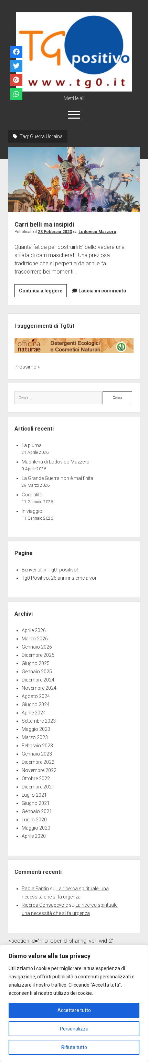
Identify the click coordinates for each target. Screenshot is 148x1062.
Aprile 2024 (34, 712)
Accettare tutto (74, 1010)
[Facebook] (16, 52)
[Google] (16, 80)
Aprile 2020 (34, 836)
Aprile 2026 (34, 630)
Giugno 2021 (36, 803)
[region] (74, 1003)
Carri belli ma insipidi (74, 179)
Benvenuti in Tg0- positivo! (50, 569)
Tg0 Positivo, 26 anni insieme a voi (59, 578)
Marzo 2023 (35, 737)
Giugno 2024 (36, 704)
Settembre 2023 (39, 721)
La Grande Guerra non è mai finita (57, 478)
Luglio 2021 (34, 795)
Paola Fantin (35, 888)
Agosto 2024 (36, 696)
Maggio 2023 (36, 729)
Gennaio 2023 (37, 754)
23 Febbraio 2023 (55, 231)
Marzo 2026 (35, 638)
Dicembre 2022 (38, 762)
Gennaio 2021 (37, 811)
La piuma (32, 445)
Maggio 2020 (36, 828)
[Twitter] (16, 66)
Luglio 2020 (34, 819)
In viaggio (32, 511)
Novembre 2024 (39, 688)
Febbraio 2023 (37, 745)
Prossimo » (27, 367)
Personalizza (74, 1028)
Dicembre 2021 (38, 786)
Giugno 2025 (36, 663)
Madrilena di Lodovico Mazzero (55, 461)
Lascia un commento (102, 290)
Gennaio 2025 (37, 671)
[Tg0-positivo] (74, 89)
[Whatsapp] (16, 94)
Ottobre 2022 (36, 778)
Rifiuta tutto (74, 1047)
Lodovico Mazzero (97, 231)
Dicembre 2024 (38, 680)
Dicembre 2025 (38, 655)
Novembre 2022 (39, 770)
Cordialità (32, 494)
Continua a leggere (43, 292)
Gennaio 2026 (37, 647)
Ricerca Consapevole (45, 905)
